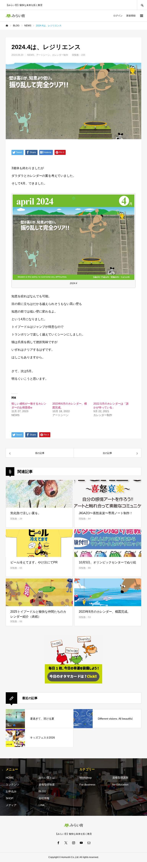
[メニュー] (141, 15)
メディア (11, 805)
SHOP (9, 798)
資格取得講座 (120, 777)
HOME (10, 777)
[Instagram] (73, 843)
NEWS (30, 55)
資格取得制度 (47, 784)
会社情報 (44, 798)
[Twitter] (66, 843)
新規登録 (131, 15)
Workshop (85, 777)
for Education (120, 784)
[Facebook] (58, 843)
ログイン (117, 15)
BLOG (42, 791)
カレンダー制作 (60, 55)
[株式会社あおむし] (15, 16)
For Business (87, 784)
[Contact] (89, 843)
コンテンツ (12, 784)
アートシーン (43, 55)
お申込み (11, 791)
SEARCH (142, 5)
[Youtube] (81, 843)
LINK (42, 805)
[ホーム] (7, 25)
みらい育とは (47, 777)
